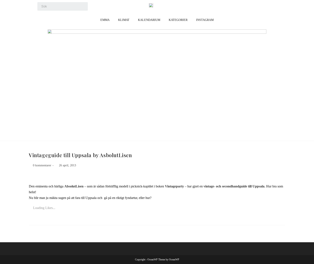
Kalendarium (149, 20)
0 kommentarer (42, 165)
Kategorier (178, 20)
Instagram (205, 20)
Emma (105, 20)
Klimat (123, 20)
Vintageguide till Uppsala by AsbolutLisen (80, 155)
